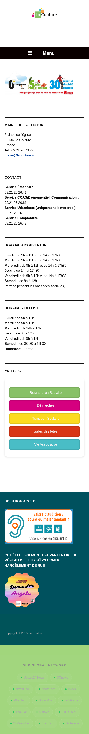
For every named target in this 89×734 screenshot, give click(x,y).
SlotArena (72, 723)
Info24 (72, 689)
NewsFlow (22, 689)
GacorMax (45, 700)
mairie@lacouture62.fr (21, 155)
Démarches (46, 405)
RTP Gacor (68, 712)
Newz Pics (49, 689)
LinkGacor (71, 700)
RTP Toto (20, 700)
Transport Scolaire (45, 418)
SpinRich (47, 723)
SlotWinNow (21, 723)
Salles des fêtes (46, 431)
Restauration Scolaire (46, 392)
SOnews (62, 677)
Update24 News (34, 677)
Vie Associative (45, 444)
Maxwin (44, 712)
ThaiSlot (21, 712)
